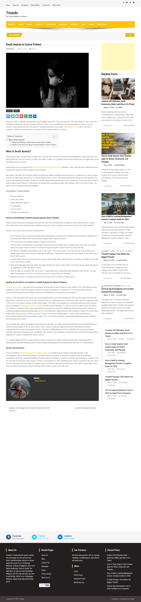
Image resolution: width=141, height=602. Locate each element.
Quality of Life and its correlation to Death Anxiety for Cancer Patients (34, 145)
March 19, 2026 (109, 260)
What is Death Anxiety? (16, 140)
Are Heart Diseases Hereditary (85, 408)
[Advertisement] (118, 56)
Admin (34, 49)
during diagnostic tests (71, 127)
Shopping (74, 24)
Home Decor (51, 24)
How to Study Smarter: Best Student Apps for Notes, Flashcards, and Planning (116, 159)
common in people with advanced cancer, (47, 167)
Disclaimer (24, 5)
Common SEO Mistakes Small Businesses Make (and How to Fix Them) (119, 333)
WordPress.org (79, 582)
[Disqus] (52, 442)
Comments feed (79, 579)
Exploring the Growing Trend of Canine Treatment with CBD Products (29, 409)
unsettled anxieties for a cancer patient (33, 353)
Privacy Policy (35, 5)
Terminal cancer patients (14, 287)
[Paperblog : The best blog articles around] (44, 586)
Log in (76, 571)
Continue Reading (128, 125)
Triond (132, 599)
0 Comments (108, 125)
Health (29, 24)
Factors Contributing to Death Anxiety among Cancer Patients (31, 142)
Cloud (21, 24)
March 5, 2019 (22, 49)
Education (63, 24)
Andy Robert (120, 165)
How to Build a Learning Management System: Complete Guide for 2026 (118, 363)
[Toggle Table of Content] (53, 137)
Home (8, 5)
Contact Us (46, 5)
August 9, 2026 (109, 107)
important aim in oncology (33, 306)
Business (11, 24)
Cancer (9, 111)
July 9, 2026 (108, 165)
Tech (83, 24)
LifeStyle (39, 24)
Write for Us (56, 5)
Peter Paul (120, 223)
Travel (91, 24)
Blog (43, 559)
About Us (16, 5)
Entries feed (78, 575)
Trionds (12, 13)
